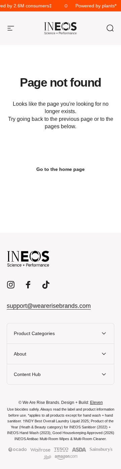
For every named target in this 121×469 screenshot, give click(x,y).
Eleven (96, 402)
